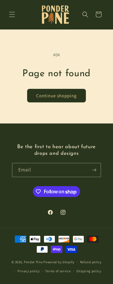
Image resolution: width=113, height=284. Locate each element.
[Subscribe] (94, 170)
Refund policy (91, 262)
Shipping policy (88, 271)
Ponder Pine (33, 262)
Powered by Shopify (58, 262)
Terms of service (58, 271)
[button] (12, 14)
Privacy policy (28, 271)
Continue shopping (56, 95)
